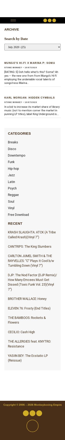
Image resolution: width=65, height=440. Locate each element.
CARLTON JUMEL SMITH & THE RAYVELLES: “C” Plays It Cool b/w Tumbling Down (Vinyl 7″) (31, 260)
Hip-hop (13, 168)
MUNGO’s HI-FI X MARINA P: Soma (29, 62)
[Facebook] (45, 20)
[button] (30, 20)
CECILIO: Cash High (21, 332)
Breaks (13, 142)
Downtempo (16, 155)
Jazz (11, 175)
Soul (11, 201)
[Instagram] (54, 20)
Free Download (18, 215)
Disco (12, 149)
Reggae (13, 195)
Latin (11, 182)
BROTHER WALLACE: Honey (27, 299)
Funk (11, 162)
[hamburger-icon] (13, 20)
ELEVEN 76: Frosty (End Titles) (29, 308)
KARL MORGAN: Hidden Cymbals (29, 97)
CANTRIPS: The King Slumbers (29, 246)
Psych (12, 188)
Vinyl (11, 208)
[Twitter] (49, 20)
